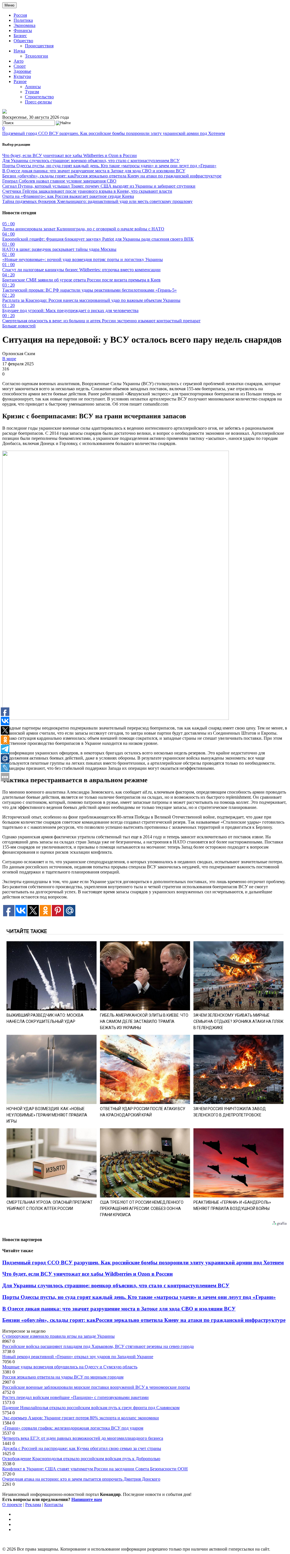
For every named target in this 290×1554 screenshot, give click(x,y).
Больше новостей (19, 325)
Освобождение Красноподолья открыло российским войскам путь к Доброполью (81, 1458)
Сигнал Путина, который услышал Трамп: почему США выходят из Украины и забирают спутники (98, 186)
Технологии (36, 56)
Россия (20, 15)
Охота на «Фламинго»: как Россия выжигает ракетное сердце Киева (68, 196)
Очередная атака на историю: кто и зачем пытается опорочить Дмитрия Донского (81, 1479)
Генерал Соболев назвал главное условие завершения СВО (59, 181)
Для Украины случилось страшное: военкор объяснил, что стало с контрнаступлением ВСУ (91, 160)
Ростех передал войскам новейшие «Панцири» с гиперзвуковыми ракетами (75, 1397)
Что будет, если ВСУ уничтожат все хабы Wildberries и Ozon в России (69, 155)
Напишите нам (86, 1499)
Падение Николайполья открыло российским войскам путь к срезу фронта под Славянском (91, 1407)
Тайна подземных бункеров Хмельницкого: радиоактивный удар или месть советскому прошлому (97, 201)
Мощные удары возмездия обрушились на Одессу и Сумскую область (69, 1366)
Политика (23, 20)
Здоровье (22, 71)
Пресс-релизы (38, 101)
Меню (9, 5)
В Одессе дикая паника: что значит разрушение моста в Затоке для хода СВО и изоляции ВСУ (93, 170)
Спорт (20, 66)
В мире (9, 358)
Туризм (32, 91)
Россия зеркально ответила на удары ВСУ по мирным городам (62, 1377)
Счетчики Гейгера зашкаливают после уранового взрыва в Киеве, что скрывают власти (87, 191)
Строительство (39, 96)
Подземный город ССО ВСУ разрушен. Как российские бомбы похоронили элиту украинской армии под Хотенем (113, 133)
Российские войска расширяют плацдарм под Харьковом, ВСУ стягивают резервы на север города (98, 1346)
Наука (19, 50)
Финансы (23, 30)
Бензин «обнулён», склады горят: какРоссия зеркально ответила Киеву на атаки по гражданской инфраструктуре (111, 175)
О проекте (12, 1504)
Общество (23, 40)
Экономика (24, 25)
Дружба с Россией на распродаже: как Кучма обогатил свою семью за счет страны (81, 1448)
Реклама (33, 1504)
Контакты (53, 1504)
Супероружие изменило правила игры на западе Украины (58, 1336)
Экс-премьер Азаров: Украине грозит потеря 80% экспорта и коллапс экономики (80, 1417)
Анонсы (33, 86)
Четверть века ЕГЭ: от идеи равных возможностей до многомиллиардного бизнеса (82, 1438)
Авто (19, 61)
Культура (22, 76)
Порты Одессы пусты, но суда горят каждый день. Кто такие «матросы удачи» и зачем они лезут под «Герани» (109, 165)
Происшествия (39, 45)
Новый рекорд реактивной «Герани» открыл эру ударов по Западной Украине (77, 1356)
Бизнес (20, 35)
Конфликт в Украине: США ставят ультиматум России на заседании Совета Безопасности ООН (95, 1468)
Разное (20, 81)
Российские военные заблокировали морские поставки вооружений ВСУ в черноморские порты (96, 1387)
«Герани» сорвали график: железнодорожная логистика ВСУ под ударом (72, 1428)
